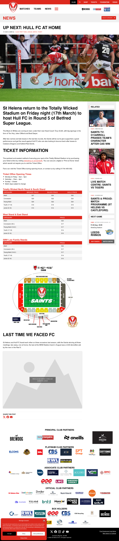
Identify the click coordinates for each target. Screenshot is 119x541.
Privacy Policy (23, 538)
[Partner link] (16, 437)
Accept (9, 533)
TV (80, 2)
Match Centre (108, 241)
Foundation (104, 2)
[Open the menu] (56, 9)
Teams (37, 8)
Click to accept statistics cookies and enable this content (42, 380)
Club (74, 2)
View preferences (38, 533)
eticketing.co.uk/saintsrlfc (33, 160)
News (48, 8)
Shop (86, 2)
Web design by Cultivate (109, 533)
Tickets (94, 2)
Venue (114, 2)
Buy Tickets (95, 241)
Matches (25, 8)
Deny (23, 533)
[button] (44, 520)
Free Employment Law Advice (108, 531)
